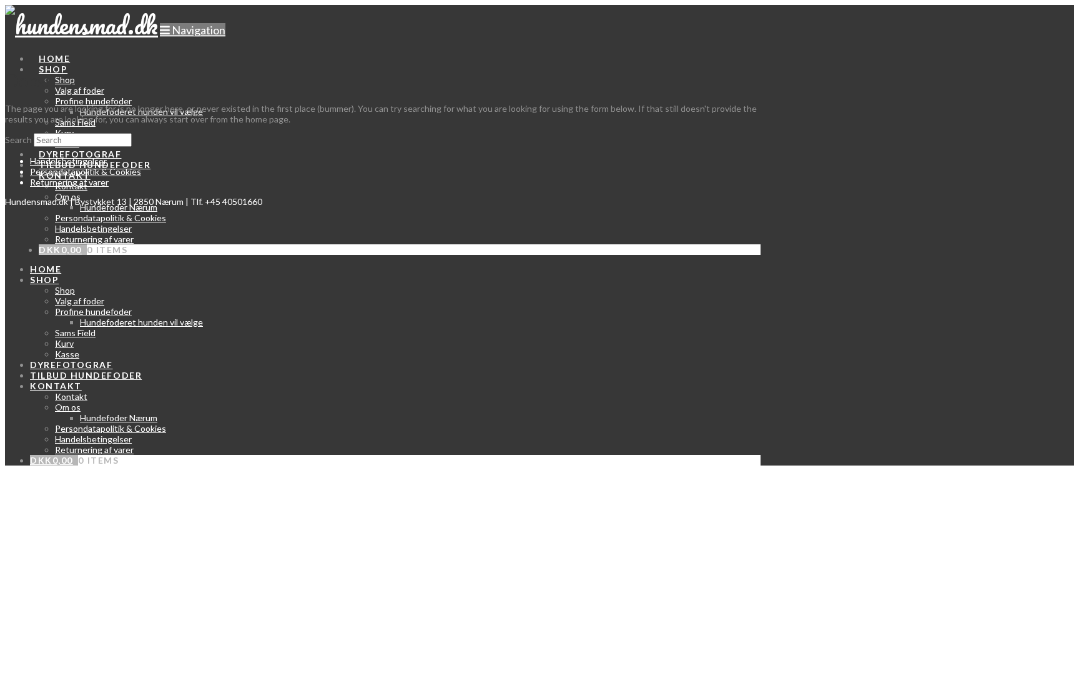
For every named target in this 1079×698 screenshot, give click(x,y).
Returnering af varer (69, 182)
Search (18, 139)
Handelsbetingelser (68, 161)
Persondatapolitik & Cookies (85, 171)
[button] (192, 30)
